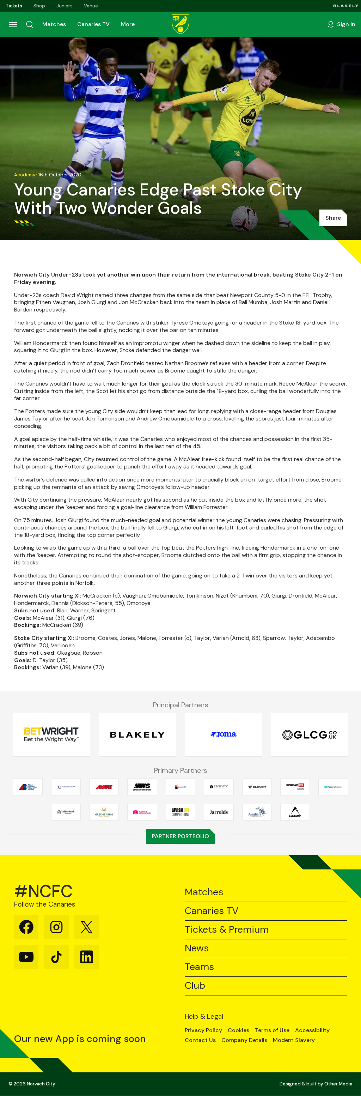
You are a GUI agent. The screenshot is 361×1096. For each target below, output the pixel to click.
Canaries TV (93, 24)
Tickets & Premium (227, 930)
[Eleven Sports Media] (257, 787)
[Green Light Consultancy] (309, 735)
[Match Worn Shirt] (142, 787)
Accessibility (312, 1030)
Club (195, 986)
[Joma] (223, 735)
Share (333, 218)
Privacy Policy (203, 1030)
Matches (54, 24)
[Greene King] (104, 812)
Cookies (238, 1030)
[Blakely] (346, 6)
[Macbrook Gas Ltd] (66, 787)
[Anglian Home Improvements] (257, 812)
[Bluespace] (180, 787)
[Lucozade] (295, 812)
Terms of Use (272, 1030)
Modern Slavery (294, 1040)
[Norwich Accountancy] (142, 812)
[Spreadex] (295, 787)
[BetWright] (51, 735)
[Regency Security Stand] (218, 787)
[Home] (180, 24)
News (197, 948)
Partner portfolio (180, 836)
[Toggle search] (29, 24)
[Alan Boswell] (27, 787)
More (128, 24)
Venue (91, 6)
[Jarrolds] (218, 812)
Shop (39, 6)
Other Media (338, 1084)
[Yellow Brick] (66, 812)
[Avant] (104, 787)
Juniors (64, 6)
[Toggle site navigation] (12, 24)
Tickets (14, 6)
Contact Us (200, 1040)
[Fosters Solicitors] (333, 787)
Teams (199, 967)
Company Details (244, 1040)
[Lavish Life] (180, 812)
